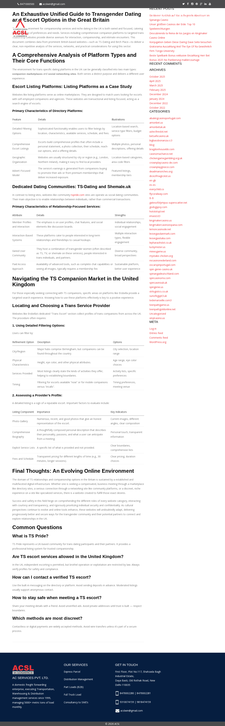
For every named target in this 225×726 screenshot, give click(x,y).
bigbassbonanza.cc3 (160, 140)
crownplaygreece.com (161, 167)
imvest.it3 (154, 216)
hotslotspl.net (157, 211)
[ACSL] (20, 26)
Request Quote (182, 16)
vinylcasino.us (157, 318)
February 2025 (157, 89)
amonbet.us (156, 122)
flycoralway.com (158, 193)
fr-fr (151, 198)
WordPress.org (157, 342)
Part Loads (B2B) (73, 687)
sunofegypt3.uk (158, 296)
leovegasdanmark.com (162, 233)
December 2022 (158, 103)
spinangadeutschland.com (164, 273)
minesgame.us (157, 251)
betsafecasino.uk (159, 136)
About (100, 16)
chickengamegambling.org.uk (165, 158)
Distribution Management (78, 679)
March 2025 (156, 85)
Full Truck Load (72, 694)
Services (114, 16)
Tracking (145, 16)
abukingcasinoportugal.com (165, 118)
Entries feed (156, 333)
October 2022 (157, 107)
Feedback (162, 16)
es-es (152, 184)
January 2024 (156, 98)
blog (151, 144)
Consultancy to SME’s (76, 702)
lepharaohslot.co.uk (160, 242)
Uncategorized (157, 313)
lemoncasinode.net (160, 229)
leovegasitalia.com (160, 238)
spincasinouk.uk (158, 282)
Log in (152, 328)
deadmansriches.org (160, 171)
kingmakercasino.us (160, 220)
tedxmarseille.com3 (160, 300)
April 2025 (155, 81)
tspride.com (77, 195)
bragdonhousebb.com (161, 149)
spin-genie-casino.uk (160, 269)
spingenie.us (156, 287)
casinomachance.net (161, 153)
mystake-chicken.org (161, 256)
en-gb (152, 180)
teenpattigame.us (159, 305)
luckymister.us (157, 247)
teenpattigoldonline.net (162, 309)
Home (87, 16)
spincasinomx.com (160, 278)
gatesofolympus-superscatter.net (168, 202)
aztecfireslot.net (158, 131)
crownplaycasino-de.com (163, 162)
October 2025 (157, 76)
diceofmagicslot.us (160, 176)
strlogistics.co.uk (158, 291)
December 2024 (158, 94)
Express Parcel (72, 671)
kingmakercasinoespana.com (165, 224)
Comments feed (158, 337)
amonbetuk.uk (157, 127)
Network (129, 16)
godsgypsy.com (158, 207)
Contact (202, 16)
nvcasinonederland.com (162, 260)
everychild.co (156, 189)
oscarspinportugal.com (162, 264)
